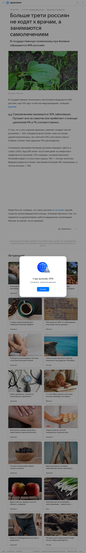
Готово (43, 289)
